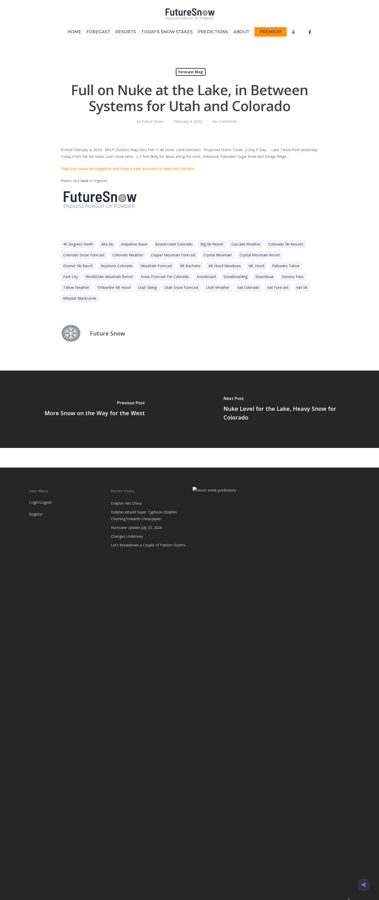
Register (36, 514)
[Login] (294, 34)
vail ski (302, 287)
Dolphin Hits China (126, 503)
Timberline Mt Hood (113, 287)
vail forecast (278, 287)
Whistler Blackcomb (79, 298)
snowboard (206, 276)
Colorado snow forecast (84, 254)
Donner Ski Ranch (78, 265)
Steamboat (264, 276)
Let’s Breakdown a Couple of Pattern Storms (148, 545)
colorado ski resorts (285, 244)
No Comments (224, 121)
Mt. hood (256, 265)
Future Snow (152, 121)
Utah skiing (147, 287)
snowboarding (236, 276)
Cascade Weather (246, 244)
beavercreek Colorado (174, 244)
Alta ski (107, 244)
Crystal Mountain (217, 254)
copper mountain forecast (173, 254)
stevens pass (293, 276)
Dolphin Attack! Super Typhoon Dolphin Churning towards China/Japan (144, 515)
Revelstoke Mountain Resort (109, 276)
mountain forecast (156, 265)
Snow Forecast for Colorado (165, 276)
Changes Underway (127, 536)
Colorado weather (127, 254)
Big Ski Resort (212, 244)
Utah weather (217, 287)
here (84, 180)
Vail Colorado (248, 287)
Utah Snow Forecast (181, 287)
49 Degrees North (78, 244)
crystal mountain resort (260, 254)
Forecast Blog (190, 71)
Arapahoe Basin (134, 244)
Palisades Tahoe (286, 265)
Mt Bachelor (190, 265)
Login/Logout (40, 502)
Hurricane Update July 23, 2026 (136, 527)
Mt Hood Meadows (224, 265)
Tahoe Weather (76, 287)
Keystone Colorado (117, 265)
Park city (70, 276)
